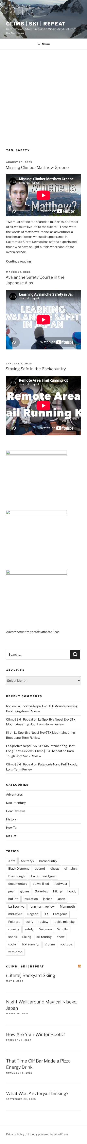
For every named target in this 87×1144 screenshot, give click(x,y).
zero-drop (15, 952)
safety (29, 929)
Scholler (63, 929)
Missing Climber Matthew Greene (37, 167)
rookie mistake (64, 922)
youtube (66, 944)
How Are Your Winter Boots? (35, 1034)
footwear (60, 884)
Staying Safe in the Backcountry (36, 368)
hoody (71, 891)
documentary (18, 884)
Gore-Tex (41, 891)
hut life (13, 899)
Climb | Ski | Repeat (36, 24)
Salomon (45, 929)
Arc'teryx (27, 861)
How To (11, 828)
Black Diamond (19, 868)
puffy (29, 922)
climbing (70, 868)
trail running (30, 944)
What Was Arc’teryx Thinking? (37, 1093)
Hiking (57, 891)
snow (61, 937)
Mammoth (67, 906)
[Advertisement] (43, 95)
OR (46, 914)
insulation (31, 899)
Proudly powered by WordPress (48, 1134)
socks (12, 944)
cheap (54, 868)
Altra (11, 861)
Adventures (14, 794)
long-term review (42, 906)
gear (11, 891)
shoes (12, 937)
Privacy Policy (15, 1134)
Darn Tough (16, 876)
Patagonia (60, 914)
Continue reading (18, 261)
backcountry (48, 861)
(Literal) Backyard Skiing (30, 975)
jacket (47, 899)
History (11, 819)
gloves (25, 891)
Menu (46, 44)
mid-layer (15, 914)
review (43, 922)
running (13, 929)
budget (40, 868)
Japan (61, 899)
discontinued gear (43, 876)
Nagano (32, 914)
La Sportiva (16, 906)
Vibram (50, 944)
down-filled (41, 884)
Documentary (16, 803)
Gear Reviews (15, 811)
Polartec (14, 922)
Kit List (11, 836)
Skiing (26, 937)
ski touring (44, 937)
